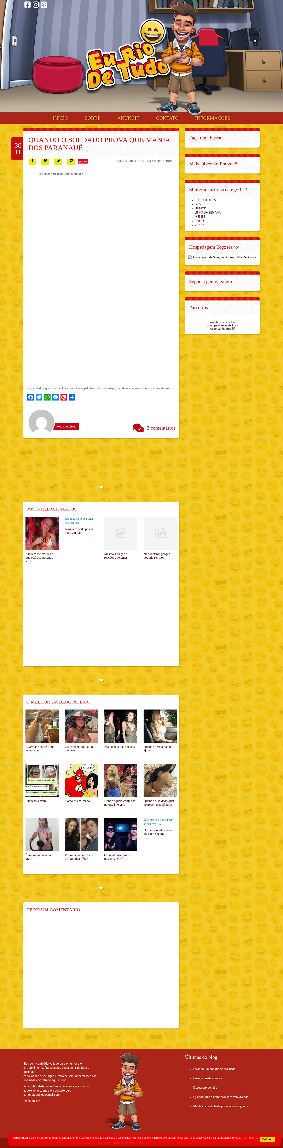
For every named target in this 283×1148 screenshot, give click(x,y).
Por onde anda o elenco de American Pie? (80, 857)
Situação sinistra (36, 801)
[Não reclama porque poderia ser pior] (160, 533)
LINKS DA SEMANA (208, 212)
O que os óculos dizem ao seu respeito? (158, 832)
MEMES (200, 216)
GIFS (198, 204)
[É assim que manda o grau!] (42, 834)
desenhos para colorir (222, 322)
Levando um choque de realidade (214, 1069)
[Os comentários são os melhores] (81, 726)
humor (171, 160)
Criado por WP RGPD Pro (246, 1138)
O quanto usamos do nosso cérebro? (117, 857)
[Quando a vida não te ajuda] (160, 726)
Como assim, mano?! (78, 801)
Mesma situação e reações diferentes (115, 555)
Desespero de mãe (205, 1087)
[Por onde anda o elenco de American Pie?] (81, 834)
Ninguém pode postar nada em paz (79, 531)
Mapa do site (31, 1101)
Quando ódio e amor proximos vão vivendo (221, 1097)
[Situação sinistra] (42, 780)
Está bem (267, 1139)
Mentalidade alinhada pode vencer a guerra (220, 1106)
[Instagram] (36, 5)
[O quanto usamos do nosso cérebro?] (120, 834)
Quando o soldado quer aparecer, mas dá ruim (159, 802)
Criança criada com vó (207, 1078)
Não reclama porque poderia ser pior (157, 555)
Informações (212, 118)
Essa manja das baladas (119, 747)
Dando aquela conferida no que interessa (119, 802)
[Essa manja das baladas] (120, 726)
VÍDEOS (200, 225)
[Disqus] (101, 973)
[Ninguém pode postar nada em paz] (81, 521)
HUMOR (200, 208)
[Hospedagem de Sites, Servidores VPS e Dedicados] (222, 257)
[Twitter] (39, 397)
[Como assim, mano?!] (81, 780)
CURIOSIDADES (205, 200)
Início (60, 118)
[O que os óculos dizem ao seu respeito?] (160, 822)
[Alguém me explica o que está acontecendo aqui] (42, 533)
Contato (167, 118)
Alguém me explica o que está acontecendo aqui (39, 557)
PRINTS (200, 221)
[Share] (72, 397)
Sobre (93, 118)
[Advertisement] (101, 619)
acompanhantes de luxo (222, 325)
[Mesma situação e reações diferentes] (120, 533)
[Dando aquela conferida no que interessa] (120, 780)
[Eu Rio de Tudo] (128, 56)
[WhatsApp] (47, 397)
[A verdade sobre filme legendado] (42, 726)
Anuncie (128, 118)
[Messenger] (55, 397)
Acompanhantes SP (222, 328)
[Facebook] (27, 5)
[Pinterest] (44, 5)
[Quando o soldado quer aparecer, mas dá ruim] (160, 780)
